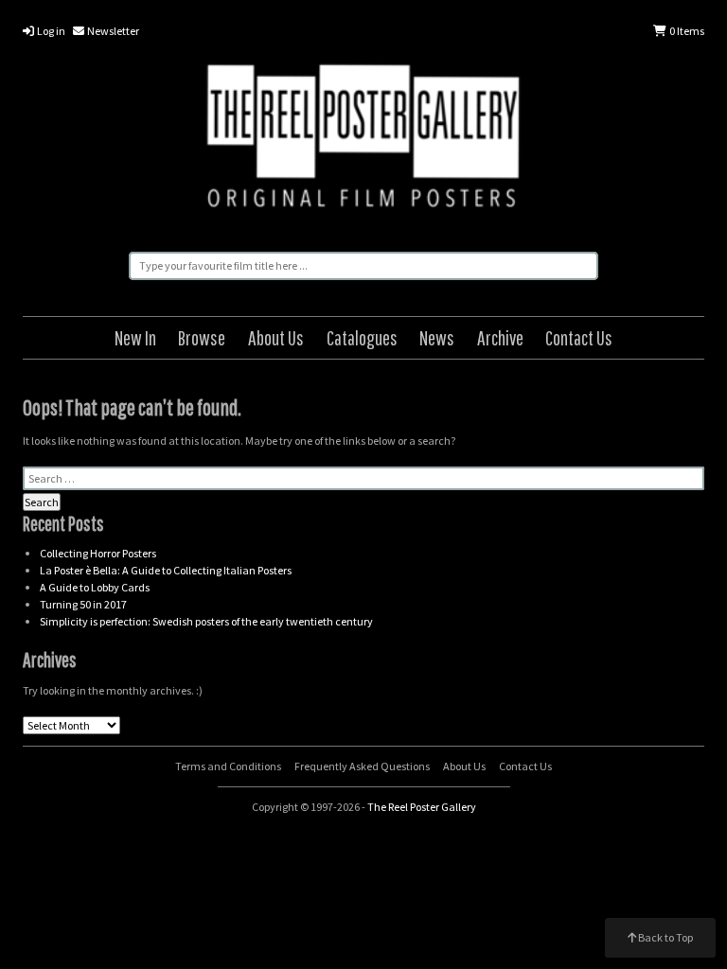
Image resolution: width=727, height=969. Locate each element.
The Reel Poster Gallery (363, 139)
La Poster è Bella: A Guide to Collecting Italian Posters (166, 570)
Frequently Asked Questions (362, 766)
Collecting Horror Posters (98, 553)
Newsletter (112, 31)
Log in (50, 31)
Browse (201, 337)
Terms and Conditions (228, 766)
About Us (276, 337)
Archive (500, 337)
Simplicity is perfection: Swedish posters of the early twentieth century (206, 621)
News (436, 337)
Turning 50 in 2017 (83, 604)
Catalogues (362, 337)
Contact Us (578, 337)
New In (135, 337)
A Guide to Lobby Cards (95, 587)
